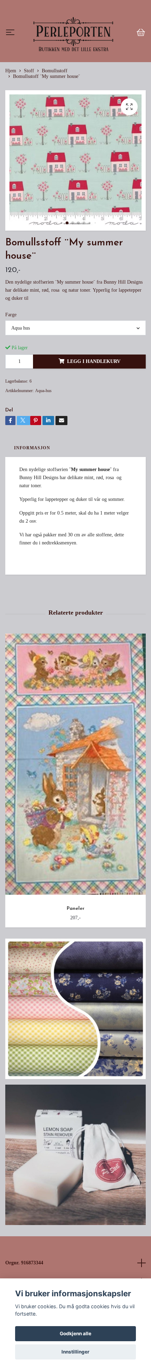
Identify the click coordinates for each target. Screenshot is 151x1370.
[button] (61, 270)
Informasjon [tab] (32, 495)
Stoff (29, 118)
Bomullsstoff (54, 118)
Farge (11, 362)
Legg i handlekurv (93, 408)
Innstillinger (75, 1352)
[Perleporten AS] (75, 56)
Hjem (10, 118)
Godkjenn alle (75, 1333)
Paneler (76, 956)
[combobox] (75, 375)
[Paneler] (75, 814)
